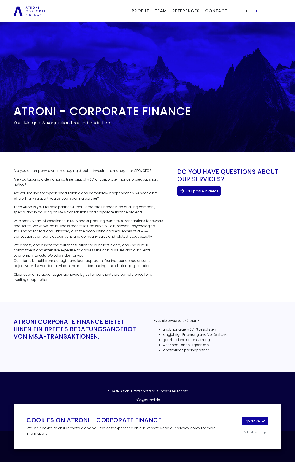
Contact (216, 11)
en (255, 11)
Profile (140, 11)
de (248, 11)
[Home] (31, 10)
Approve (253, 421)
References (186, 11)
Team (161, 11)
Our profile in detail (202, 191)
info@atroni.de (147, 399)
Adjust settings (255, 432)
